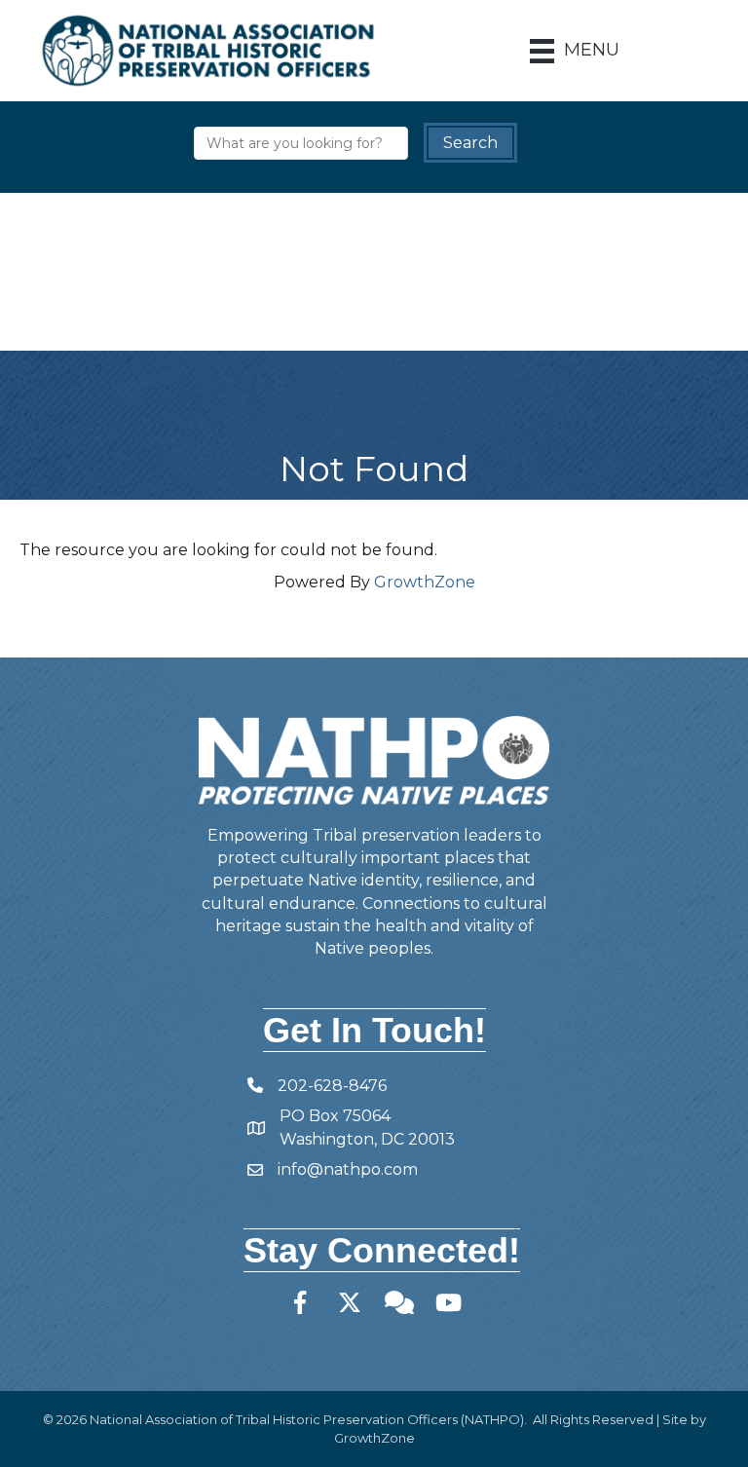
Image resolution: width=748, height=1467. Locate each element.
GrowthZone (424, 582)
